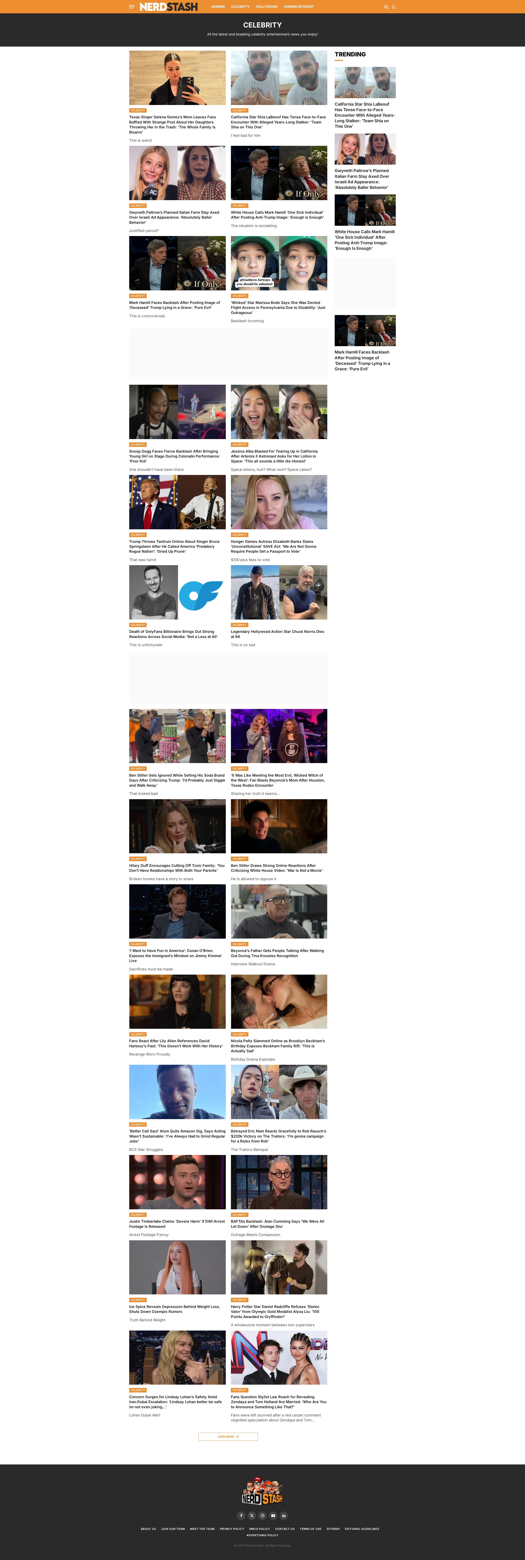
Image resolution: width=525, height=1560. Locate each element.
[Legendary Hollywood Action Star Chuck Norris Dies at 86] (279, 592)
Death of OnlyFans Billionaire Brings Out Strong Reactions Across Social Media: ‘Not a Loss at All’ (173, 634)
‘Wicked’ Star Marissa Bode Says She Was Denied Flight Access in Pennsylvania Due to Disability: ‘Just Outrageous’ (278, 307)
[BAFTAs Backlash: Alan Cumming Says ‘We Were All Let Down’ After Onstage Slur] (279, 1182)
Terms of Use (311, 1528)
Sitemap (333, 1528)
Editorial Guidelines (362, 1528)
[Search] (386, 6)
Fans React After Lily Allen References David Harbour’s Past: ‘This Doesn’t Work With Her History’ (176, 1043)
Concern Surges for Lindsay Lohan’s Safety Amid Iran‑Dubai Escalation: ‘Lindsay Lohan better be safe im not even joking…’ (175, 1402)
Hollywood (267, 7)
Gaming (218, 7)
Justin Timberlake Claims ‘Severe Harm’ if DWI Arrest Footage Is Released (177, 1223)
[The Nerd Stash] (169, 6)
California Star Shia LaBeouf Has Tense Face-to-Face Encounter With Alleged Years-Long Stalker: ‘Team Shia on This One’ (278, 122)
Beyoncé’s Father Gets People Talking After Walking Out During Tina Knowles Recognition (277, 953)
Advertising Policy (262, 1535)
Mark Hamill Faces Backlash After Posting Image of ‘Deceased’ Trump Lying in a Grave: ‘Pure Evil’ (174, 305)
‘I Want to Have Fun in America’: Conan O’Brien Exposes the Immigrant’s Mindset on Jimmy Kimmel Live (175, 955)
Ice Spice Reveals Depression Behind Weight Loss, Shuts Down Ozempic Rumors (174, 1309)
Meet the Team (202, 1528)
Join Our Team (173, 1528)
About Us (148, 1528)
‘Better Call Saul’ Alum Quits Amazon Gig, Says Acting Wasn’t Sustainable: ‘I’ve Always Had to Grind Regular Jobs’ (177, 1136)
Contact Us (285, 1528)
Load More (226, 1436)
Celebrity (240, 7)
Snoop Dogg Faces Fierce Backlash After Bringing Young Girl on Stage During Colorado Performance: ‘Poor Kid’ (174, 456)
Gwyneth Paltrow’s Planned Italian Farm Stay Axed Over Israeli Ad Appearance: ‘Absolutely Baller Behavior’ (174, 217)
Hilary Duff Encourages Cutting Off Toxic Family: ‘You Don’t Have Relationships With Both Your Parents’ (177, 868)
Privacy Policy (232, 1528)
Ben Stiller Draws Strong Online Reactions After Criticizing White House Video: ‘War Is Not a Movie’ (277, 868)
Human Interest (299, 7)
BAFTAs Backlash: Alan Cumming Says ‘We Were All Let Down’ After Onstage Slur (277, 1223)
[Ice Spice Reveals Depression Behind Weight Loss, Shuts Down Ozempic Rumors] (177, 1267)
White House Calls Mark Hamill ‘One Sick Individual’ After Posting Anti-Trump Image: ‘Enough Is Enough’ (277, 214)
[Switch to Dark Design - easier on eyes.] (393, 7)
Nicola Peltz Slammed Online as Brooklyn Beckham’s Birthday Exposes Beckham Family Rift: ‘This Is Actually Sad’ (278, 1046)
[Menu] (132, 6)
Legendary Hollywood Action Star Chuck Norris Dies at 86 (277, 634)
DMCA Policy (259, 1528)
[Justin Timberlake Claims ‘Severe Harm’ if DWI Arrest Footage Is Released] (177, 1182)
